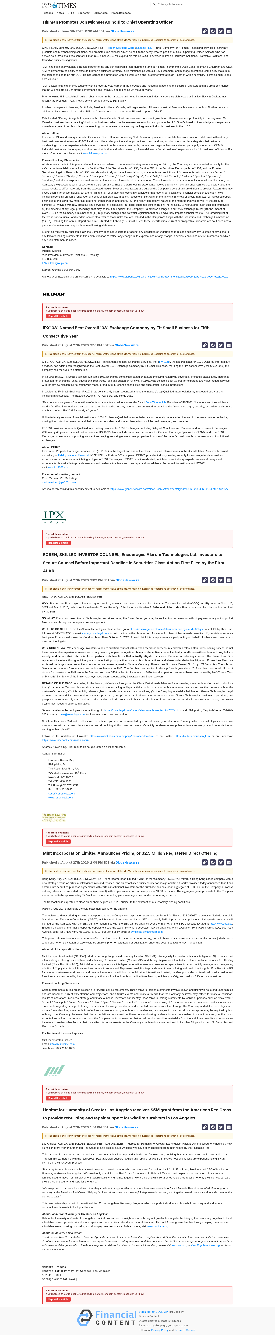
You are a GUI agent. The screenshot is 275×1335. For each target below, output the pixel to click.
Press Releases (121, 12)
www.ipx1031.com (58, 467)
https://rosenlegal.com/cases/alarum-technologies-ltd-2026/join (167, 629)
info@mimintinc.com (62, 1044)
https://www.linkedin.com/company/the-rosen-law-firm (122, 736)
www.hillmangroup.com (96, 153)
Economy (84, 12)
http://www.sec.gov (221, 923)
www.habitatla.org (157, 1226)
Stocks (48, 12)
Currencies (100, 12)
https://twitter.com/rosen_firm (192, 736)
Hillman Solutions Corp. (120, 47)
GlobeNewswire (122, 31)
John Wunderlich (156, 402)
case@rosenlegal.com (95, 633)
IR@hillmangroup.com (55, 263)
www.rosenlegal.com (60, 797)
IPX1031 (164, 361)
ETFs (71, 12)
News (60, 12)
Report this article (58, 316)
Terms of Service (184, 1330)
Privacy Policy (159, 1330)
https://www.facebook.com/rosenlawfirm (65, 740)
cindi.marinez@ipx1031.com (59, 482)
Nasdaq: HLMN (145, 47)
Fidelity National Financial (73, 455)
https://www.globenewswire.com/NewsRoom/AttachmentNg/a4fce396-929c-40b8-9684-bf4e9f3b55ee (169, 489)
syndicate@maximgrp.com (147, 931)
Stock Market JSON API (154, 1311)
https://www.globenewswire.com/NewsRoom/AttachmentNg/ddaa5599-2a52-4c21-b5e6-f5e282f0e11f (169, 276)
